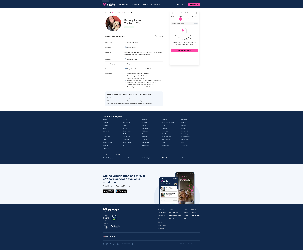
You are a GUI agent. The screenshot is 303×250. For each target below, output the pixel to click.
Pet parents (105, 1)
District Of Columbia (168, 122)
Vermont (105, 145)
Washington (145, 145)
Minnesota (165, 131)
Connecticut (126, 122)
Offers (160, 222)
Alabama (105, 119)
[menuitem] (124, 4)
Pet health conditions (175, 215)
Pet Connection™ (174, 212)
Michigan (145, 131)
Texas (163, 142)
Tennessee (145, 142)
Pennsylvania (166, 139)
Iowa (104, 128)
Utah (182, 142)
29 (192, 19)
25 (176, 19)
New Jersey (106, 136)
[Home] (109, 4)
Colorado (105, 122)
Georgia (105, 125)
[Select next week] (196, 13)
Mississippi (184, 131)
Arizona (144, 119)
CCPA (185, 219)
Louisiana (164, 128)
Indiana (183, 125)
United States (166, 158)
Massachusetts (127, 131)
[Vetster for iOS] (108, 191)
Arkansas (164, 119)
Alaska (125, 119)
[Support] (181, 4)
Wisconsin (184, 145)
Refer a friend (162, 225)
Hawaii (124, 125)
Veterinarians (113, 1)
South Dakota (127, 142)
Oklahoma (126, 139)
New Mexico (126, 136)
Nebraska (145, 134)
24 (172, 19)
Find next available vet (184, 50)
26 (180, 19)
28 (188, 19)
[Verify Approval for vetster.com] (114, 218)
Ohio (104, 139)
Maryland (106, 131)
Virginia (125, 145)
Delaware (145, 122)
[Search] (178, 4)
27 (184, 19)
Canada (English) (108, 158)
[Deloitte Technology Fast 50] (116, 226)
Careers (160, 219)
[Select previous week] (172, 13)
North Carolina (166, 136)
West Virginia (165, 145)
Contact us (194, 212)
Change (196, 23)
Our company (162, 212)
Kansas (125, 128)
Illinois (163, 125)
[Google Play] (121, 191)
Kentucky (145, 128)
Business (119, 1)
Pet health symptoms (175, 219)
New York (145, 136)
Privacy (186, 212)
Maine (183, 128)
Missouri (105, 134)
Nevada (164, 134)
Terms (186, 215)
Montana (125, 134)
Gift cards (161, 228)
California (184, 119)
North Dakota (185, 136)
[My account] (185, 4)
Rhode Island (185, 139)
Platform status (195, 215)
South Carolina (107, 142)
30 (196, 19)
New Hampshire (186, 134)
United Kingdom (147, 158)
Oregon (144, 139)
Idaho (144, 125)
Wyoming (105, 148)
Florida (183, 122)
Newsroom (161, 215)
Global (183, 158)
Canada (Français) (128, 158)
